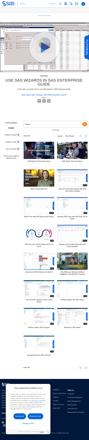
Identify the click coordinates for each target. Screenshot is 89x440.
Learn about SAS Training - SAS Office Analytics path (43, 95)
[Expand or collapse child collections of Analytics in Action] (18, 142)
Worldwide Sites (65, 3)
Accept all (19, 416)
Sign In (83, 4)
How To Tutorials (11, 149)
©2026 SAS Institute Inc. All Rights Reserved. (54, 433)
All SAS (51, 4)
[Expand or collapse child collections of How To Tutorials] (18, 149)
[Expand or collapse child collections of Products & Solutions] (18, 135)
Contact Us (71, 3)
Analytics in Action (11, 142)
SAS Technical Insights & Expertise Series (11, 157)
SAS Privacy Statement (38, 400)
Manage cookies (28, 423)
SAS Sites (76, 3)
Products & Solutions (11, 135)
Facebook (3, 422)
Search (60, 3)
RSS (4, 425)
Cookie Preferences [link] (44, 15)
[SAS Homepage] (9, 4)
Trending (11, 128)
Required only (35, 416)
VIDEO (22, 4)
